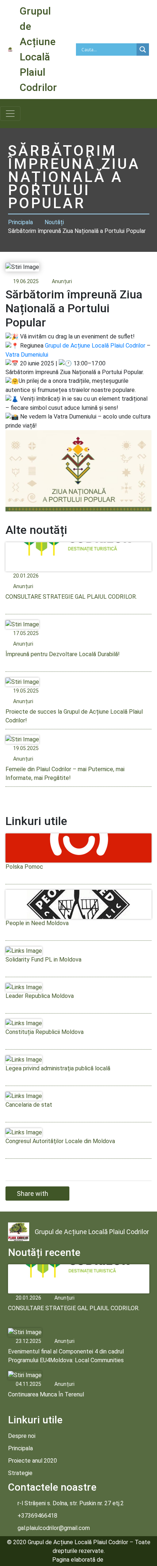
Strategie (20, 1473)
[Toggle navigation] (10, 113)
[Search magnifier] (143, 49)
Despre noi (21, 1435)
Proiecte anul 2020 (32, 1460)
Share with (32, 1193)
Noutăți (54, 222)
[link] (95, 345)
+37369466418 (37, 1515)
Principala (20, 222)
